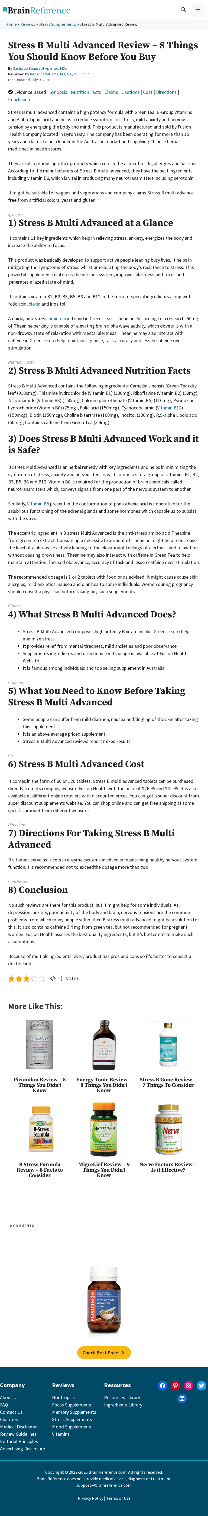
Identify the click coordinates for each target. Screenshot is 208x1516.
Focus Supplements (71, 1405)
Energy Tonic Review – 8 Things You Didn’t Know (104, 1085)
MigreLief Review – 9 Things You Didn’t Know (104, 1170)
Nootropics (63, 1397)
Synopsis (58, 92)
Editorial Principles (19, 1441)
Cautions (130, 92)
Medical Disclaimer (19, 1427)
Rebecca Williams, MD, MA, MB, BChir (59, 74)
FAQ (4, 1405)
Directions (166, 92)
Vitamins (61, 1434)
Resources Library (122, 1397)
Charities (9, 1419)
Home (11, 24)
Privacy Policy (90, 1498)
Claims (111, 92)
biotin (34, 304)
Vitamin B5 (38, 504)
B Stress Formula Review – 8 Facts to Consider (40, 1170)
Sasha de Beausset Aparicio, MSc (40, 68)
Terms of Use (118, 1498)
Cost (147, 92)
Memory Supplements (74, 1412)
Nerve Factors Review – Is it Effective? (168, 1167)
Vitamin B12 (169, 408)
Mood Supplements (71, 1427)
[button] (183, 10)
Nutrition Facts (86, 92)
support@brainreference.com (104, 1485)
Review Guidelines (18, 1434)
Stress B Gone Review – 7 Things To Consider (168, 1082)
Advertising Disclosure (22, 1449)
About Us (9, 1397)
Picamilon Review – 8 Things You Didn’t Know (40, 1085)
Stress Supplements (57, 24)
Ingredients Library (123, 1405)
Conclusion (19, 99)
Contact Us (11, 1412)
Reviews (27, 24)
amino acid (59, 318)
